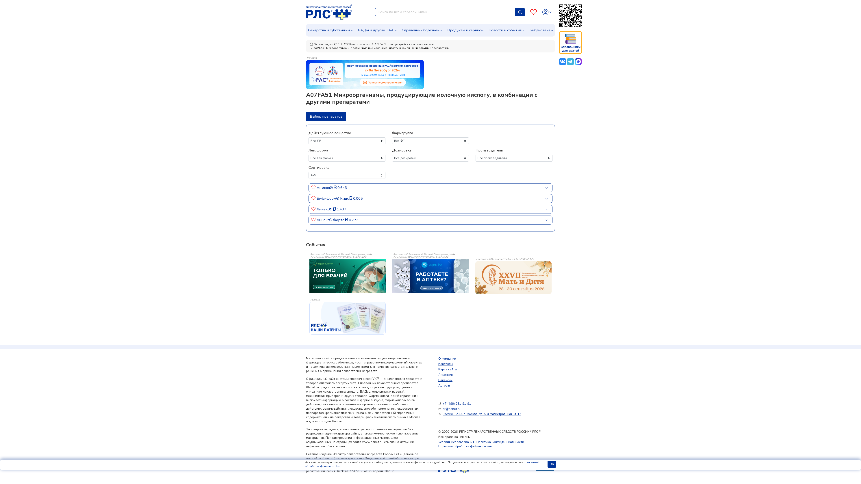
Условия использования (456, 442)
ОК (552, 464)
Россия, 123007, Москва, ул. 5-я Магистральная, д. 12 (482, 414)
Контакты (445, 364)
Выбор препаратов (326, 116)
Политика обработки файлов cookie (465, 446)
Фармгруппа (402, 133)
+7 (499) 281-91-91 (457, 404)
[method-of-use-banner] (365, 74)
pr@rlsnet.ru (452, 409)
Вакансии (445, 380)
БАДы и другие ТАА (376, 30)
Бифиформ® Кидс (333, 198)
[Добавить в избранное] (313, 187)
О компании (447, 359)
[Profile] (547, 12)
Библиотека (540, 30)
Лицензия (445, 375)
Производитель (489, 150)
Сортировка (319, 167)
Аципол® (325, 187)
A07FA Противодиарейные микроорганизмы (404, 44)
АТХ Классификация (357, 44)
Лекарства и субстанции (329, 30)
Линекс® (325, 209)
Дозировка (401, 150)
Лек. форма (318, 150)
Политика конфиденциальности (500, 442)
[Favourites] (533, 12)
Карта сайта (447, 369)
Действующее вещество (330, 133)
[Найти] (520, 12)
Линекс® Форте (331, 220)
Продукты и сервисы (465, 30)
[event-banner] (513, 277)
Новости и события (505, 30)
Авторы (444, 385)
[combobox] (445, 12)
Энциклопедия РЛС (326, 44)
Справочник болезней (420, 30)
